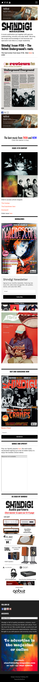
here (30, 53)
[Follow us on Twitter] (5, 609)
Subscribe (20, 297)
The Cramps (5, 203)
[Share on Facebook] (2, 112)
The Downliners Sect (8, 206)
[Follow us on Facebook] (2, 609)
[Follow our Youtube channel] (8, 609)
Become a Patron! (6, 428)
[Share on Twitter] (5, 112)
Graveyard (4, 210)
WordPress (22, 679)
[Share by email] (8, 112)
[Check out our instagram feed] (10, 609)
